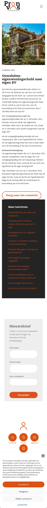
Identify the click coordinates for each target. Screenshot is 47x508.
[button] (43, 455)
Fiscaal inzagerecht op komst (20, 283)
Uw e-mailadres (16, 376)
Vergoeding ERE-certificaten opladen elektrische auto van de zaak (21, 224)
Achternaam (15, 362)
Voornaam (14, 347)
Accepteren (23, 484)
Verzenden (23, 395)
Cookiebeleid (22, 504)
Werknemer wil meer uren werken (22, 288)
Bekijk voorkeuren (24, 498)
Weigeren (23, 491)
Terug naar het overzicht (21, 195)
